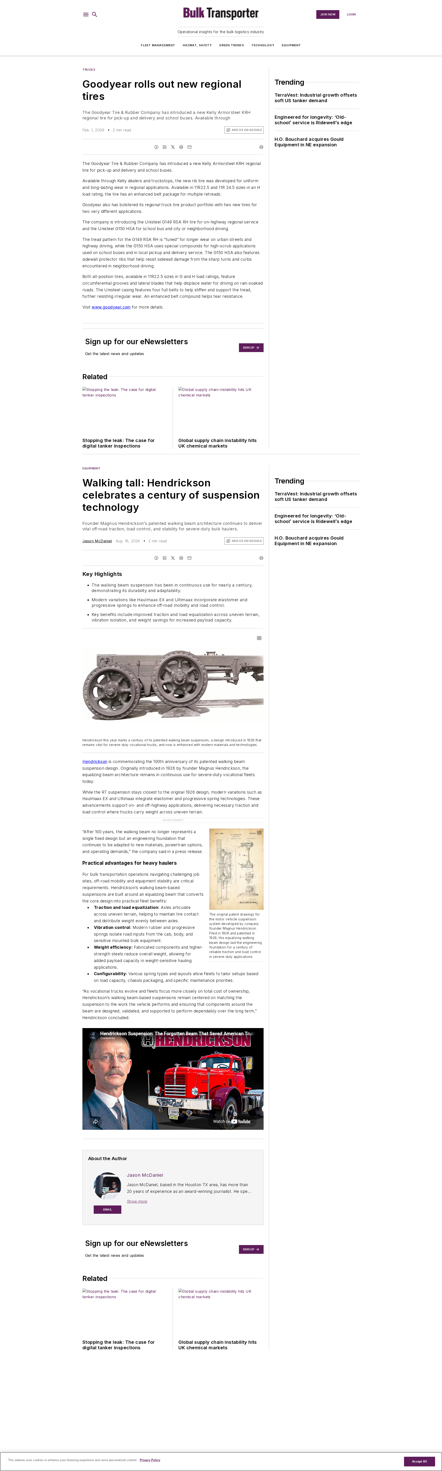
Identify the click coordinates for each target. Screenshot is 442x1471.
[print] (261, 147)
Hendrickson (94, 761)
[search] (94, 14)
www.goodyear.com (111, 307)
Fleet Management (158, 45)
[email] (189, 147)
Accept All (419, 1461)
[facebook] (156, 147)
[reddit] (181, 147)
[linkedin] (164, 147)
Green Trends (231, 45)
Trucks (88, 69)
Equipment (291, 45)
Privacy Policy (150, 1460)
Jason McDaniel (97, 541)
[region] (221, 1461)
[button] (85, 14)
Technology (262, 45)
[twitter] (173, 147)
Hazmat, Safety (197, 45)
